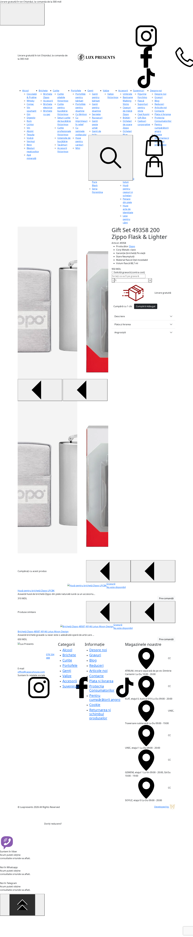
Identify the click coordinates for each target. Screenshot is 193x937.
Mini (77, 148)
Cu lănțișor (81, 114)
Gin (28, 114)
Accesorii (48, 100)
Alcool (25, 90)
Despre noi (156, 90)
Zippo (132, 246)
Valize (106, 90)
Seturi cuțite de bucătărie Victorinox (64, 121)
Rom (29, 121)
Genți (90, 90)
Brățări (126, 117)
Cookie (158, 134)
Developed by (161, 806)
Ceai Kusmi (143, 114)
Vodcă (30, 138)
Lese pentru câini (126, 219)
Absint (30, 131)
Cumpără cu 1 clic (122, 306)
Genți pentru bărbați (96, 97)
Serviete (96, 114)
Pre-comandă (166, 598)
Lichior (30, 124)
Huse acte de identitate (128, 209)
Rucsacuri (97, 117)
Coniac (30, 104)
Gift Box (142, 117)
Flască (141, 100)
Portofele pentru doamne (80, 107)
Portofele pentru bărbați (80, 97)
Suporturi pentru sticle (143, 107)
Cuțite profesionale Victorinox (64, 131)
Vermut (31, 141)
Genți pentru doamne (96, 107)
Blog (157, 100)
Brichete (43, 90)
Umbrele (127, 94)
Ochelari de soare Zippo (127, 124)
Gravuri (159, 97)
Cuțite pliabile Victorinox (62, 97)
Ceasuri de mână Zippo (127, 111)
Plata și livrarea (163, 114)
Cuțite (56, 90)
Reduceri (159, 104)
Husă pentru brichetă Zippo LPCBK (36, 590)
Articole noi (161, 107)
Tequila (30, 134)
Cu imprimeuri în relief (81, 121)
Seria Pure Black (95, 182)
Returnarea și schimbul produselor (100, 713)
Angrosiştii (120, 332)
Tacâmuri (62, 144)
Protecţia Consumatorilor (101, 688)
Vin (28, 127)
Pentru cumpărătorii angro (162, 128)
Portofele (76, 90)
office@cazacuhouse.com (31, 671)
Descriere (119, 316)
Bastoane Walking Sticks (128, 101)
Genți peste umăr (95, 124)
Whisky (30, 100)
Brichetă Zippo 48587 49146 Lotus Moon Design (43, 631)
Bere (29, 144)
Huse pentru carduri (79, 141)
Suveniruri (138, 90)
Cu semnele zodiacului (80, 131)
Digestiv (31, 117)
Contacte (159, 110)
